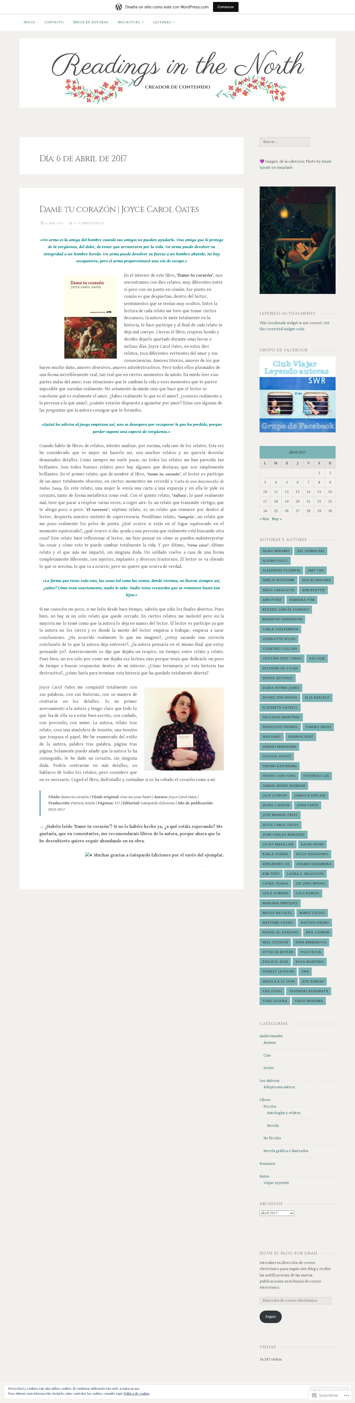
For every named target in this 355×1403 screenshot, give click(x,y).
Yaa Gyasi (272, 991)
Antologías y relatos (284, 1113)
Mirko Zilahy (312, 913)
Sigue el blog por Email (289, 1253)
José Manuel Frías (280, 815)
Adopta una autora (279, 1087)
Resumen (267, 1164)
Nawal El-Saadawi (281, 932)
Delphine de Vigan (280, 668)
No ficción (272, 1138)
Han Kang (272, 737)
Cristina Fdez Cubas (282, 658)
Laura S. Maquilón (305, 874)
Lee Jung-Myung (311, 883)
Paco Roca (311, 952)
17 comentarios (89, 223)
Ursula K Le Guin (279, 981)
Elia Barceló (317, 698)
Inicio (29, 22)
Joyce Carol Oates (281, 825)
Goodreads (276, 323)
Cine (267, 1055)
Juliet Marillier (278, 844)
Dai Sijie (317, 658)
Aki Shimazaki (310, 551)
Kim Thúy (271, 874)
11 (276, 492)
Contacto (54, 22)
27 (298, 511)
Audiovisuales (271, 1036)
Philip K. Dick (275, 962)
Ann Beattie (313, 590)
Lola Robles (308, 893)
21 (308, 501)
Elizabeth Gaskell (280, 708)
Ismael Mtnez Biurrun (284, 786)
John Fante (307, 805)
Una (305, 971)
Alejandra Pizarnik (281, 570)
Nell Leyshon (275, 942)
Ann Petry (272, 600)
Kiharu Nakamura (314, 864)
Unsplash (284, 167)
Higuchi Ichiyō (277, 756)
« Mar (264, 519)
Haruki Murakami (279, 747)
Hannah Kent (300, 737)
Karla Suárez (276, 854)
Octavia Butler (278, 952)
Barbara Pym (302, 600)
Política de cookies (136, 1394)
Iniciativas (129, 22)
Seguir (270, 1316)
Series (268, 1068)
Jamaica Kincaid (310, 796)
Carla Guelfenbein (280, 629)
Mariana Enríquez (280, 903)
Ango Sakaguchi (279, 590)
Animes (269, 1043)
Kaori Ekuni (312, 844)
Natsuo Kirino (315, 923)
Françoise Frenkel (280, 727)
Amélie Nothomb (279, 580)
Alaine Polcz (275, 561)
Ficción (269, 1106)
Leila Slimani (275, 893)
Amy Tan (316, 570)
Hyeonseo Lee (316, 776)
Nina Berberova (311, 942)
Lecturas (162, 22)
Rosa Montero (310, 962)
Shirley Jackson (278, 971)
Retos (264, 1176)
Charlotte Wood (279, 639)
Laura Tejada (275, 883)
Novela (273, 1126)
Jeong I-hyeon (276, 805)
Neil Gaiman (317, 932)
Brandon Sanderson (282, 619)
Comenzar (225, 7)
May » (277, 519)
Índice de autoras (90, 22)
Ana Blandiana (316, 580)
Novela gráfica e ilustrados (285, 1151)
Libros (265, 1100)
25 (276, 511)
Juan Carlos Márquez (284, 835)
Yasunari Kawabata (308, 991)
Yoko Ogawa (275, 1001)
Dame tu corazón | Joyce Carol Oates (119, 209)
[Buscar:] (285, 142)
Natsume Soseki (278, 923)
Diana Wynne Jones (281, 688)
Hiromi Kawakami (280, 766)
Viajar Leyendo (276, 1183)
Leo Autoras (270, 1081)
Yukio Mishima (309, 1001)
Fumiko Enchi (318, 727)
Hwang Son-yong (279, 776)
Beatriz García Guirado (286, 610)
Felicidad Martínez (281, 717)
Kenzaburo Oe (276, 864)
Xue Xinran (313, 981)
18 (276, 501)
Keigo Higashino (312, 854)
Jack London (275, 796)
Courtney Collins (280, 649)
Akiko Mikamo (276, 551)
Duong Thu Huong (280, 698)
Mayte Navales (277, 913)
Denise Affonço (278, 678)
